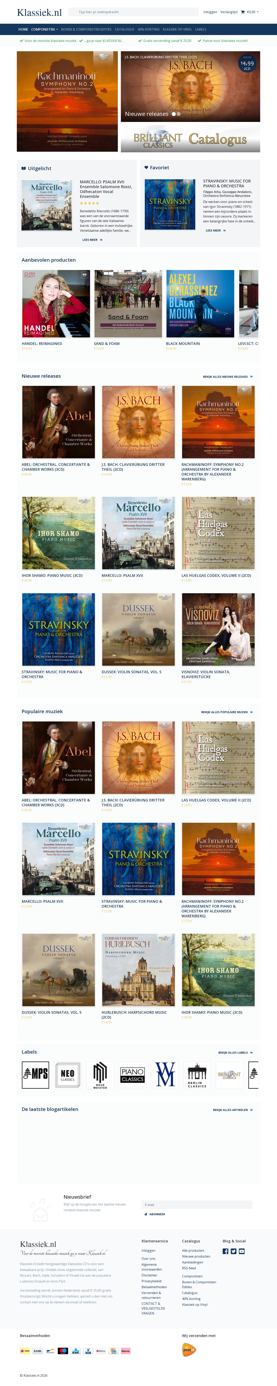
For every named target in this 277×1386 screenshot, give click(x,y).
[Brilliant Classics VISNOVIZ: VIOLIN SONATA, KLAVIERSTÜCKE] (218, 629)
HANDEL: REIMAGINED (42, 343)
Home (24, 29)
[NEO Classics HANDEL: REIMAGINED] (56, 303)
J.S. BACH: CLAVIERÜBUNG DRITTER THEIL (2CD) (133, 467)
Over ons (148, 1258)
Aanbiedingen (192, 1262)
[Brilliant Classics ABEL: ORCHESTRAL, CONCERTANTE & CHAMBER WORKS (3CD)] (59, 422)
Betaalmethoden (154, 1287)
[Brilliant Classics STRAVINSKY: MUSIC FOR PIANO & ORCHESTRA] (59, 629)
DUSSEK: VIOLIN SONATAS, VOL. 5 (131, 671)
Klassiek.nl (39, 12)
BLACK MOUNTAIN (183, 343)
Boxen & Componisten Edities (86, 29)
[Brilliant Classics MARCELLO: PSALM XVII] (138, 533)
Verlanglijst (229, 12)
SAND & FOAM (107, 343)
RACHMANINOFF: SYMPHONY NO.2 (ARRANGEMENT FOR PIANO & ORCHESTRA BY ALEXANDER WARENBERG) (212, 471)
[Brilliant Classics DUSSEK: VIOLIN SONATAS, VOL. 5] (138, 629)
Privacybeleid (151, 1281)
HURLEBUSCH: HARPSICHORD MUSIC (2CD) (134, 1015)
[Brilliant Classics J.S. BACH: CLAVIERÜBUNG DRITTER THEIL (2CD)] (138, 422)
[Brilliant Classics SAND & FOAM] (128, 303)
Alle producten (193, 1250)
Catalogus (124, 29)
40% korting (148, 29)
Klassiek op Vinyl (177, 29)
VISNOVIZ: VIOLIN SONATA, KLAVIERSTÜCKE (205, 674)
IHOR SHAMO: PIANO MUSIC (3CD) (52, 575)
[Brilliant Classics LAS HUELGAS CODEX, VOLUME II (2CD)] (218, 533)
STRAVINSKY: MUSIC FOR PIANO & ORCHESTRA (52, 674)
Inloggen (210, 12)
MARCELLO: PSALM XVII (122, 575)
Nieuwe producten (196, 1256)
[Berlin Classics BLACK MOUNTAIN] (200, 303)
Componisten (192, 1276)
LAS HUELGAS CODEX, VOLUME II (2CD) (216, 575)
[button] (174, 114)
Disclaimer (149, 1275)
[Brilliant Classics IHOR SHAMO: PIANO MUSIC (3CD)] (59, 533)
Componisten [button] (43, 29)
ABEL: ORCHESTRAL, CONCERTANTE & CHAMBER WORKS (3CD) (56, 467)
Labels (200, 29)
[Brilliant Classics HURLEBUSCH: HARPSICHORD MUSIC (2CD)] (138, 970)
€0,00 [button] (251, 12)
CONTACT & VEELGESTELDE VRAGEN (153, 1308)
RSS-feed (189, 1268)
